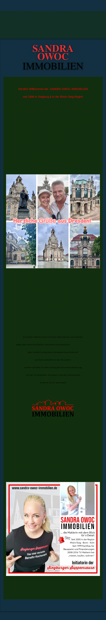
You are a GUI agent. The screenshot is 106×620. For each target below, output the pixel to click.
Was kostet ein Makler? (67, 21)
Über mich (42, 14)
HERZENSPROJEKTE (82, 28)
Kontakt (58, 35)
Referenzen (79, 14)
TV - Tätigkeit (58, 28)
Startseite (24, 14)
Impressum (75, 35)
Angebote (60, 14)
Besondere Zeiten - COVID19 (27, 28)
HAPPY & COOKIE (37, 35)
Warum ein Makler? (35, 21)
